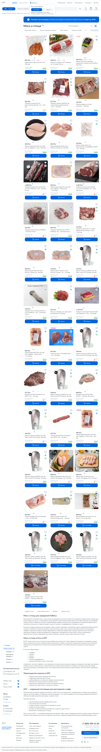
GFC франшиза (61, 3)
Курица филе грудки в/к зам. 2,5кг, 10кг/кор (35, 63)
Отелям (18, 731)
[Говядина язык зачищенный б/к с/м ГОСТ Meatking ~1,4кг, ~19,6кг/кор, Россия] (36, 295)
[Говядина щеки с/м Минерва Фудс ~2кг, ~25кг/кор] (61, 337)
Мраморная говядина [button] (9, 655)
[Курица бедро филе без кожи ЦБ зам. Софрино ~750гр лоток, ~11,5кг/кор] (36, 337)
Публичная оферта (66, 730)
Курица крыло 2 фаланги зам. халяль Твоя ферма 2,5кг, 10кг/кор (86, 477)
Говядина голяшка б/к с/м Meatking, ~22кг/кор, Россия (35, 230)
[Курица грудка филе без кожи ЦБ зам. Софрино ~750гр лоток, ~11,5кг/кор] (61, 171)
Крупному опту (20, 728)
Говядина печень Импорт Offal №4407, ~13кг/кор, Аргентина (34, 597)
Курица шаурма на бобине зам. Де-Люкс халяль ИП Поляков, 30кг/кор (35, 436)
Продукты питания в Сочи (36, 738)
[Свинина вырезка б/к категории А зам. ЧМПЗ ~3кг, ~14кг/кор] (61, 419)
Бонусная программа (67, 741)
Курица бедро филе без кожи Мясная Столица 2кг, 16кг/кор (59, 147)
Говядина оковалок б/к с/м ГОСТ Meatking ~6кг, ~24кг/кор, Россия (60, 230)
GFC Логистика (33, 731)
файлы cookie (13, 747)
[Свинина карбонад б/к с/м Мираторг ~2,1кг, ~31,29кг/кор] (36, 501)
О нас (50, 728)
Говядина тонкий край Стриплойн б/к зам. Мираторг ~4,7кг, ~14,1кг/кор (87, 312)
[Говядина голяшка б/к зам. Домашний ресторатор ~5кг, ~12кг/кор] (36, 88)
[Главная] (6, 3)
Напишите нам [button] (53, 735)
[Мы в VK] (88, 741)
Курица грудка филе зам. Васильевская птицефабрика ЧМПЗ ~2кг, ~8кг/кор (87, 146)
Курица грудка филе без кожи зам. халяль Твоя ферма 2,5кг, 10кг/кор (60, 477)
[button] (85, 8)
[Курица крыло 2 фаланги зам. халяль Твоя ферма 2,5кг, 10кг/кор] (87, 461)
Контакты (96, 3)
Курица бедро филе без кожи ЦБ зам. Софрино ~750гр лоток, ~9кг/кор (86, 436)
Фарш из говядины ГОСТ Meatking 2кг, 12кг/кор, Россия (60, 63)
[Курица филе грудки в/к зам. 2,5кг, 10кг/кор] (36, 45)
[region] (11, 672)
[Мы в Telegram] (85, 742)
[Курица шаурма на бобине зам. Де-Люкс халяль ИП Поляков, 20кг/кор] (87, 337)
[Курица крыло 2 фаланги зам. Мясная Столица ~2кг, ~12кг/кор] (61, 255)
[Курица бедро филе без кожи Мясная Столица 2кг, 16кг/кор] (61, 130)
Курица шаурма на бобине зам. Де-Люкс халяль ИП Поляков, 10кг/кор (61, 395)
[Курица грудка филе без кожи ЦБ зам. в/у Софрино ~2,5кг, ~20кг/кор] (36, 130)
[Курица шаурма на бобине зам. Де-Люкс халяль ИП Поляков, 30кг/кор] (36, 419)
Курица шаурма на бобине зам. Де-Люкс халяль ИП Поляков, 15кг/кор (35, 477)
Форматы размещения (36, 735)
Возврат (18, 740)
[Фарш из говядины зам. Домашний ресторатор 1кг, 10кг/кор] (61, 295)
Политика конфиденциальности (67, 737)
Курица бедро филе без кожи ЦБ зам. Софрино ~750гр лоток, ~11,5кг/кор (35, 354)
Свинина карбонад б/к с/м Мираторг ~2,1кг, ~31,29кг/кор (35, 517)
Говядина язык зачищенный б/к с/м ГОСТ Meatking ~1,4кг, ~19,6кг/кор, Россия (35, 312)
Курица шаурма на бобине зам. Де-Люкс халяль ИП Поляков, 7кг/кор (86, 557)
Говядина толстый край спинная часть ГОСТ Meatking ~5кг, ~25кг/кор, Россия (86, 188)
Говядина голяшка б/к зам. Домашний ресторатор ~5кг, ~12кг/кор (35, 105)
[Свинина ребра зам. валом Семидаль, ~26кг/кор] (87, 88)
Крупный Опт (23, 3)
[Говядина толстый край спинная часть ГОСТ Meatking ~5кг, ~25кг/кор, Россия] (87, 171)
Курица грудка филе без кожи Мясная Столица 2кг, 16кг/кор (34, 271)
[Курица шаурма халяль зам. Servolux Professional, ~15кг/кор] (61, 501)
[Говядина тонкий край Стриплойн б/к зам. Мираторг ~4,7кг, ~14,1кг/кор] (87, 295)
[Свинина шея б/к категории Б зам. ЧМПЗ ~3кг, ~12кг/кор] (36, 379)
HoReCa (14, 3)
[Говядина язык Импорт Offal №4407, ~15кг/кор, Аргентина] (87, 379)
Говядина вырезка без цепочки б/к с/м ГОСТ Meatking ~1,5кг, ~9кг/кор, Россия (35, 188)
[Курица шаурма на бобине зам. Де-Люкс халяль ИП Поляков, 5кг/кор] (87, 255)
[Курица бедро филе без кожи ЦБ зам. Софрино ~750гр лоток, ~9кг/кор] (87, 419)
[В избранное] (45, 36)
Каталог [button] (7, 645)
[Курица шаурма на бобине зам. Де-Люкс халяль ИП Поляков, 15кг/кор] (36, 461)
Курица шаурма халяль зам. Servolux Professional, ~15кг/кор (60, 517)
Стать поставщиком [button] (35, 726)
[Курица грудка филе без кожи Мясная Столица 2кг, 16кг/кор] (36, 255)
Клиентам (69, 3)
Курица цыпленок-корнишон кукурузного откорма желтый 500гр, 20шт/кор (87, 63)
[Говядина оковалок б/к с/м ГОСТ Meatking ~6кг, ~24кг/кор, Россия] (61, 213)
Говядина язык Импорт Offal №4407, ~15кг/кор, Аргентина (85, 395)
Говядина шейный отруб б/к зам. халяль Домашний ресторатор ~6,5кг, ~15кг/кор (60, 105)
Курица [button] (9, 662)
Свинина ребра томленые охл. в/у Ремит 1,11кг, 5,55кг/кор (86, 517)
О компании (88, 3)
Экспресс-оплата (34, 733)
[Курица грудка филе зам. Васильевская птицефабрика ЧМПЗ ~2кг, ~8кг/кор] (87, 130)
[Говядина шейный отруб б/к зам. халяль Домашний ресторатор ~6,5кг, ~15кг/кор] (61, 88)
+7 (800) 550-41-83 (90, 723)
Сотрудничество (34, 728)
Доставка (19, 738)
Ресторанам (19, 726)
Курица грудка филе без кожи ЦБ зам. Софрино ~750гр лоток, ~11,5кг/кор (60, 188)
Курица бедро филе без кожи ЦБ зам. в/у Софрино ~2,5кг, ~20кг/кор (60, 557)
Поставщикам (78, 3)
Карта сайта (52, 733)
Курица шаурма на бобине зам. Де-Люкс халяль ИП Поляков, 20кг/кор (86, 354)
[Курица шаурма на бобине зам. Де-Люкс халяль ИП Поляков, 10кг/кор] (61, 379)
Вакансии (51, 731)
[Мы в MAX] (82, 742)
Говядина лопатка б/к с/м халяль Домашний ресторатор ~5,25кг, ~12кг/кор (85, 230)
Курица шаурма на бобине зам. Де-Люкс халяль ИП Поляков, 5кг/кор (86, 271)
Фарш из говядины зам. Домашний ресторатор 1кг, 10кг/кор (60, 312)
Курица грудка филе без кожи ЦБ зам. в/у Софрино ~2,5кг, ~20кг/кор (35, 147)
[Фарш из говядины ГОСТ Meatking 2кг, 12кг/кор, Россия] (61, 45)
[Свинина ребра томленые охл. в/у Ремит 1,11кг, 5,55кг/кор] (87, 501)
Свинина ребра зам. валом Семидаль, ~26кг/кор (84, 105)
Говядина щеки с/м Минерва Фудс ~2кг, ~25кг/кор (60, 354)
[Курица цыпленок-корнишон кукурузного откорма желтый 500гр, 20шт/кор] (87, 45)
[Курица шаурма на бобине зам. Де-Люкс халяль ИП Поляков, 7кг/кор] (87, 541)
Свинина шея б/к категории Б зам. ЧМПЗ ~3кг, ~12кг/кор (35, 395)
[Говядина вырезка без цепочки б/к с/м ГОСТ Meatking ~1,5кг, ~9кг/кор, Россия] (36, 171)
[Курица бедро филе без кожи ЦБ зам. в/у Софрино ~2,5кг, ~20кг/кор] (61, 541)
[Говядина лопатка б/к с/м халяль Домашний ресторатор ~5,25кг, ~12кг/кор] (87, 213)
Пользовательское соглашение (66, 727)
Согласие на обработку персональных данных (68, 733)
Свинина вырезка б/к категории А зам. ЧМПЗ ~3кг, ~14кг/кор (60, 436)
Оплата (18, 735)
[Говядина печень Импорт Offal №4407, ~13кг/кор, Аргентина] (36, 581)
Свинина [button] (9, 659)
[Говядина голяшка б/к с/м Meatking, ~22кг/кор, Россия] (36, 213)
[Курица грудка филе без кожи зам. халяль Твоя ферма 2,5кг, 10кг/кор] (61, 461)
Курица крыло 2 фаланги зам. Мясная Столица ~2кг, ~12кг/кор (60, 271)
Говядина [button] (10, 652)
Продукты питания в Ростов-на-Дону (35, 741)
